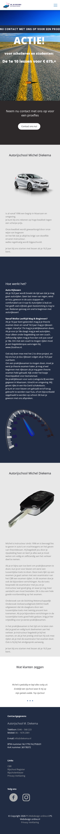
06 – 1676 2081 (22, 732)
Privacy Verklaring (16, 775)
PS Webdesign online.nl (37, 815)
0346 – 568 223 (24, 729)
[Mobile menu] (55, 5)
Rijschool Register (16, 769)
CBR (10, 766)
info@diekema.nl (22, 738)
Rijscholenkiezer (15, 772)
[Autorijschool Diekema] (13, 5)
